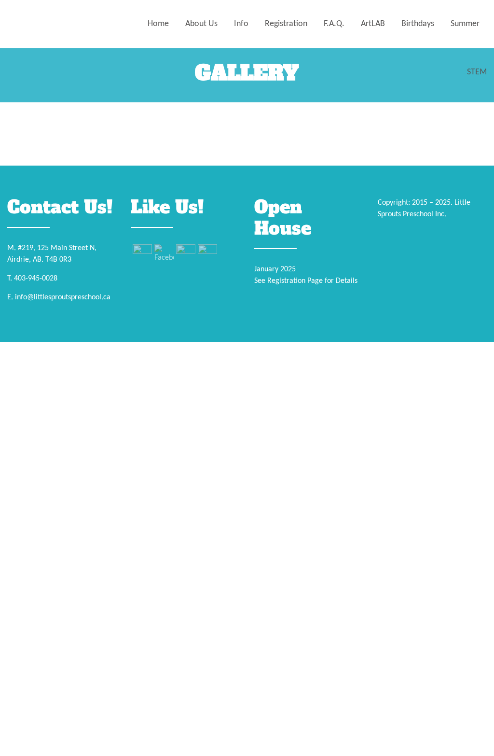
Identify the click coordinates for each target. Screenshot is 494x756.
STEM (477, 72)
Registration (286, 23)
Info (241, 23)
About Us (201, 23)
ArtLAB (373, 23)
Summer (465, 23)
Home (158, 23)
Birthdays (417, 23)
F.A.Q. (334, 23)
